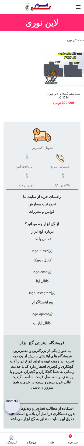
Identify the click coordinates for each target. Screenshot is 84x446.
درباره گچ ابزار (42, 231)
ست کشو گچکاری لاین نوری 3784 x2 (63, 95)
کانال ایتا (42, 281)
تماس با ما (42, 239)
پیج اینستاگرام (42, 302)
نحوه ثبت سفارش (42, 204)
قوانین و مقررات (41, 212)
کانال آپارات (42, 323)
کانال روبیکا (42, 260)
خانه (82, 40)
